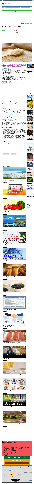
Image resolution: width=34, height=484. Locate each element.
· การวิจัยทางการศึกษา (27, 447)
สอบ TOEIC (28, 200)
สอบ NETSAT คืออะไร (29, 198)
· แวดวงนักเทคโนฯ (5, 455)
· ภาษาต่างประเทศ (13, 448)
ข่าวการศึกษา (4, 23)
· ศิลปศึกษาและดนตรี (13, 452)
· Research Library (5, 453)
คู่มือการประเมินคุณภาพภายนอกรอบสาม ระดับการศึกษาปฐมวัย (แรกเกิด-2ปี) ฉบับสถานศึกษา (30, 151)
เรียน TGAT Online (29, 204)
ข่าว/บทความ (27, 23)
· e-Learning (4, 447)
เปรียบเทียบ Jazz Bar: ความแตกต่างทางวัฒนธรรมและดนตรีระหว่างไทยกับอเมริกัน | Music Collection (30, 137)
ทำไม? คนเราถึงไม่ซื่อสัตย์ (30, 161)
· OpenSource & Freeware (6, 449)
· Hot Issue (4, 452)
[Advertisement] (17, 16)
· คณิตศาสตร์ (12, 446)
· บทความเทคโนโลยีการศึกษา (6, 446)
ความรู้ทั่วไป (7, 23)
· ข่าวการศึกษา (20, 445)
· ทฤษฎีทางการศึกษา (27, 445)
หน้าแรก (31, 23)
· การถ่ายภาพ (4, 451)
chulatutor (28, 206)
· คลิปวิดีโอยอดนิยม (21, 448)
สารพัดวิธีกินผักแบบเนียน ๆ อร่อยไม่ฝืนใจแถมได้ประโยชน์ (30, 108)
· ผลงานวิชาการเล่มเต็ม (27, 451)
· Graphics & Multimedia (6, 448)
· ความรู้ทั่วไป (12, 445)
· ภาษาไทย (12, 449)
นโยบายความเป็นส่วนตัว (26, 0)
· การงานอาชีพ (13, 453)
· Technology (4, 445)
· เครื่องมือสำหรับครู (27, 452)
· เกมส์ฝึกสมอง (20, 451)
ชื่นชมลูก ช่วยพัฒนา (30, 129)
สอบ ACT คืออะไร (28, 205)
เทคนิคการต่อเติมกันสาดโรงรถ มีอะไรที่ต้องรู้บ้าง (30, 114)
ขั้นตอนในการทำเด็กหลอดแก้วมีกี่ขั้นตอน (30, 99)
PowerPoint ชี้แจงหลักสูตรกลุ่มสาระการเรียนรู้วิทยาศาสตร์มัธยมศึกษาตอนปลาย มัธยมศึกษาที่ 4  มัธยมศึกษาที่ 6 (30, 169)
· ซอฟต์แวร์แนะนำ (5, 450)
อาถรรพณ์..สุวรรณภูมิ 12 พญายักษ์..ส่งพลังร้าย (30, 122)
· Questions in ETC (5, 454)
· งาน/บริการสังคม (21, 447)
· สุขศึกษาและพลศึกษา (13, 450)
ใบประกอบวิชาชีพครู (29, 197)
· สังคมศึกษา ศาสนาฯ (13, 451)
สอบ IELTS (28, 199)
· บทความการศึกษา (27, 446)
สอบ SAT (27, 201)
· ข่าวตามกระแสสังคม (21, 446)
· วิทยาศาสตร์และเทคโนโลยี (14, 447)
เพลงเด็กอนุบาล (28, 207)
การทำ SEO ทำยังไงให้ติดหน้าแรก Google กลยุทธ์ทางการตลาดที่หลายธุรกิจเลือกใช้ (30, 69)
